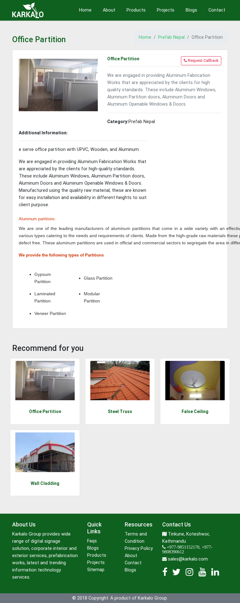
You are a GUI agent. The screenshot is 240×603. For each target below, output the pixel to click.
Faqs (92, 541)
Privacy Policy (139, 548)
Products (136, 10)
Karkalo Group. (153, 598)
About (109, 10)
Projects (165, 10)
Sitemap (95, 569)
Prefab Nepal (171, 37)
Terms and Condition (136, 537)
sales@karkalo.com (188, 559)
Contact (216, 10)
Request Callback (202, 60)
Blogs (191, 10)
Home (85, 10)
